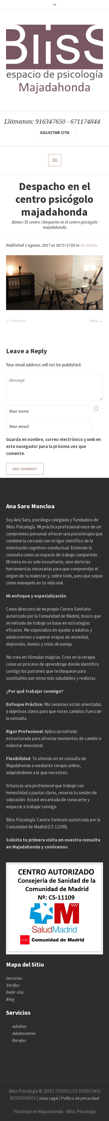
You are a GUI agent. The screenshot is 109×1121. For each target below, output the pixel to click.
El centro (32, 222)
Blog (10, 999)
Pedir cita (15, 992)
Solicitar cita (54, 132)
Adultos (19, 1026)
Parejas (19, 1040)
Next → (96, 320)
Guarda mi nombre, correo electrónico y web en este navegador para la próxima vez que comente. (53, 446)
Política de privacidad (80, 1098)
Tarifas (12, 985)
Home (17, 222)
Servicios (14, 978)
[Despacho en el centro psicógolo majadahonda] (54, 282)
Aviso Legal (48, 1098)
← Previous (16, 320)
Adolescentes (23, 1033)
